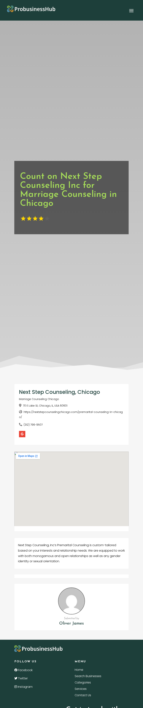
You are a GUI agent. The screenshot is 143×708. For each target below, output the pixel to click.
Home (79, 670)
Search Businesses (88, 676)
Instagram (25, 687)
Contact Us (83, 695)
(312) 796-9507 (33, 425)
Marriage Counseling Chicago (39, 399)
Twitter (22, 678)
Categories (83, 683)
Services (81, 689)
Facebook (25, 670)
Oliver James (71, 623)
